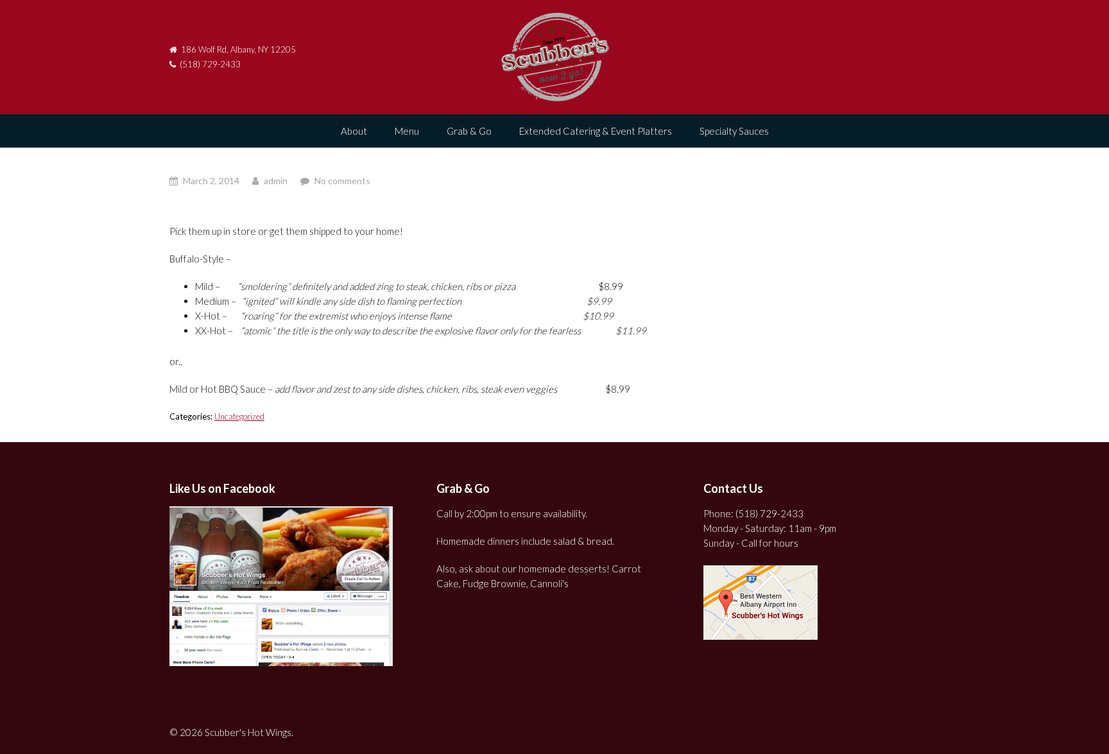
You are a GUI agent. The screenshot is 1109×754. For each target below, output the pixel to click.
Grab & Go (469, 131)
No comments (342, 180)
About (354, 131)
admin (276, 180)
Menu (407, 131)
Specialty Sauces (734, 131)
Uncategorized (239, 416)
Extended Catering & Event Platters (595, 131)
